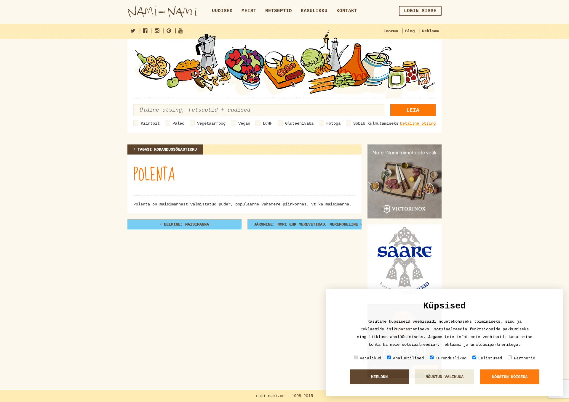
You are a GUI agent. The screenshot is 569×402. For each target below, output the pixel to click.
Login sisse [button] (420, 11)
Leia (412, 110)
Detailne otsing (418, 123)
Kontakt (346, 11)
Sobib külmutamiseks (375, 123)
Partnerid (524, 358)
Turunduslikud (451, 358)
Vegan (244, 123)
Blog (410, 31)
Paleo (178, 123)
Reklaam (430, 31)
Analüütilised (408, 358)
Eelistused (490, 358)
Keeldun (379, 376)
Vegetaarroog (211, 123)
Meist (249, 11)
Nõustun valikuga (444, 376)
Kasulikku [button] (314, 11)
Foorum (390, 31)
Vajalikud (370, 358)
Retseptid (278, 11)
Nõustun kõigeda (510, 376)
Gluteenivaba (299, 123)
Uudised (222, 11)
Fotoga (333, 123)
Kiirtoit (150, 123)
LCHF (267, 123)
